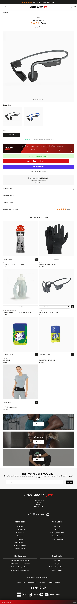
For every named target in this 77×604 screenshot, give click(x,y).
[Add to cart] (36, 259)
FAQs (57, 530)
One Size (11, 134)
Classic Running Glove (47, 264)
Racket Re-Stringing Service (20, 567)
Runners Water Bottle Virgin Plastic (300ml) (18, 312)
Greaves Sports (45, 577)
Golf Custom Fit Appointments (20, 564)
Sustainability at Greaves (57, 567)
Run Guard (6, 360)
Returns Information (57, 536)
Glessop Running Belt (10, 408)
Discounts (20, 536)
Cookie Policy (21, 582)
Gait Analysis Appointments (20, 561)
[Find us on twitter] (36, 588)
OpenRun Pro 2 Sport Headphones (50, 312)
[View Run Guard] (20, 334)
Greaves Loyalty (57, 570)
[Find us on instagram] (40, 588)
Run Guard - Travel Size (47, 360)
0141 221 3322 (38, 506)
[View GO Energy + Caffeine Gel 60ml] (20, 238)
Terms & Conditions (54, 582)
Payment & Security (57, 539)
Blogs (57, 564)
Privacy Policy (32, 582)
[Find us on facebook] (32, 588)
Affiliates (20, 539)
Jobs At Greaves (20, 549)
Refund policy (20, 542)
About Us (20, 526)
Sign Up (69, 482)
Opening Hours (20, 530)
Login (74, 602)
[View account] (38, 514)
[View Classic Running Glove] (56, 238)
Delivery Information (57, 533)
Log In (59, 150)
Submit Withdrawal (20, 545)
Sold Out (56, 259)
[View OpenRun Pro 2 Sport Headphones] (56, 286)
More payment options (38, 171)
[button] (2, 7)
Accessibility (42, 582)
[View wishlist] (29, 514)
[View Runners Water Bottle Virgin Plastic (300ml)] (20, 286)
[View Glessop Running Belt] (20, 381)
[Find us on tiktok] (44, 588)
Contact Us (20, 533)
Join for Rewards (6, 602)
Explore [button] (38, 424)
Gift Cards (57, 561)
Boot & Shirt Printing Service (20, 570)
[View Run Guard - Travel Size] (56, 334)
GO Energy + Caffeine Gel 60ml (13, 265)
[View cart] (47, 514)
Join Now (33, 150)
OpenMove (5, 12)
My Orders (57, 526)
